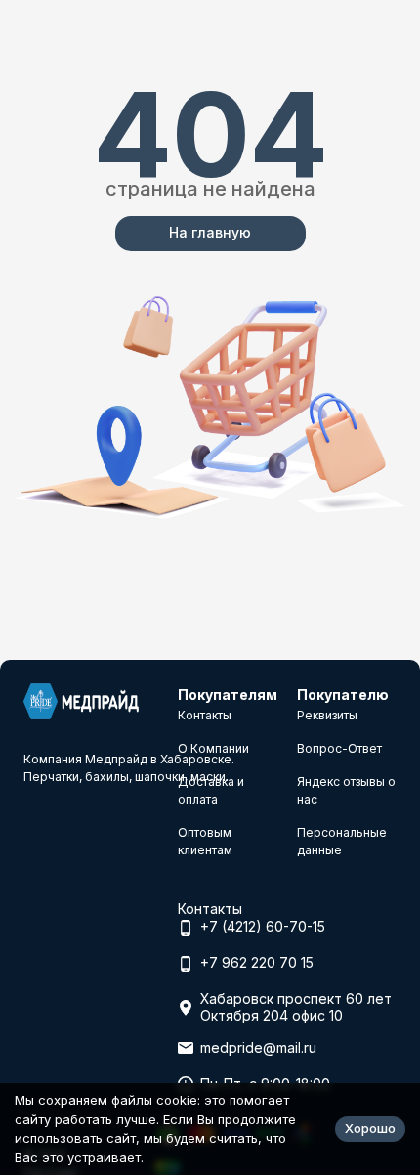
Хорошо (370, 1128)
